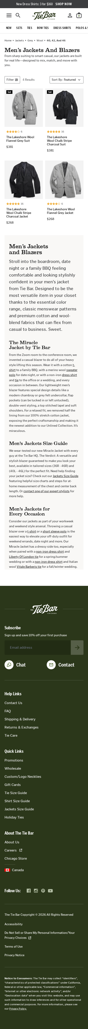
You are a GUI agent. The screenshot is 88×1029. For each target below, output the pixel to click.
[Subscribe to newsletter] (77, 647)
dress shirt (69, 375)
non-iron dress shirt (50, 552)
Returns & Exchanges (22, 727)
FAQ (8, 711)
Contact (66, 664)
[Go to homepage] (44, 15)
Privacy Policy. (18, 1008)
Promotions (14, 760)
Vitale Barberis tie (29, 567)
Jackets (19, 40)
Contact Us (13, 703)
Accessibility (14, 924)
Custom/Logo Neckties (23, 776)
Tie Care (11, 735)
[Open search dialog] (18, 15)
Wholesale (13, 768)
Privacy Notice (14, 955)
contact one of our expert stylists (46, 491)
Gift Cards (13, 785)
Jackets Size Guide (65, 476)
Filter (10, 80)
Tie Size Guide (16, 793)
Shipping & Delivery (20, 719)
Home (8, 40)
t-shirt (31, 531)
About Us (12, 842)
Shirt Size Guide (17, 801)
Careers (11, 850)
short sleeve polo (55, 531)
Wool (40, 40)
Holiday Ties (14, 817)
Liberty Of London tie (23, 557)
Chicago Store (16, 858)
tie (17, 380)
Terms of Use (14, 947)
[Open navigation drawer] (9, 15)
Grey (30, 40)
